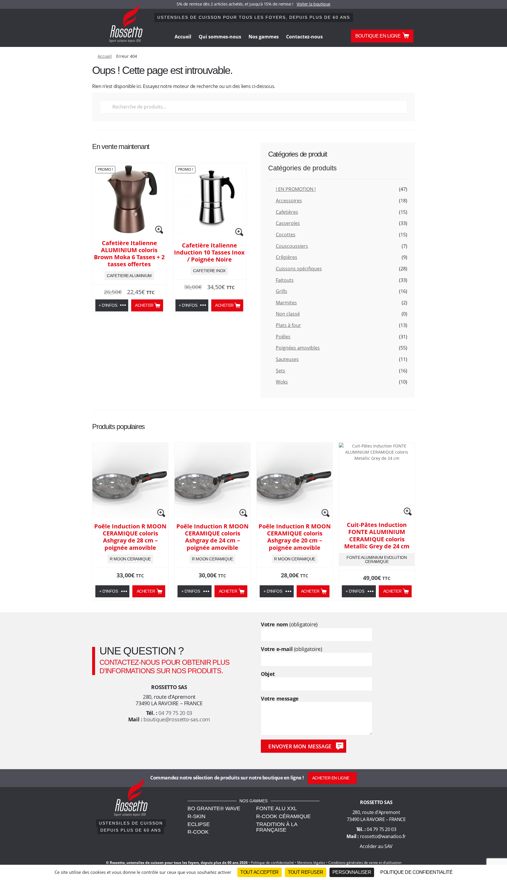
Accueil (183, 36)
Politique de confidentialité (272, 862)
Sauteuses (287, 359)
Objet (268, 674)
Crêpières (286, 257)
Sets (280, 370)
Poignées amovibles (298, 348)
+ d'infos (108, 305)
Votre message (280, 698)
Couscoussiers (292, 246)
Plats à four (288, 325)
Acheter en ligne (330, 778)
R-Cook (198, 832)
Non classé (288, 314)
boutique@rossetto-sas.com (176, 719)
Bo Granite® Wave (213, 808)
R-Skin (196, 816)
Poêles (283, 336)
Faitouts (285, 280)
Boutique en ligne (378, 35)
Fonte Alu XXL (276, 808)
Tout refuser (305, 872)
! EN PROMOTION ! (296, 189)
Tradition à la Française (276, 827)
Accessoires (289, 200)
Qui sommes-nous (220, 36)
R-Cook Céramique (283, 816)
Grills (281, 291)
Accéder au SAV (376, 846)
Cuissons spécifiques (299, 268)
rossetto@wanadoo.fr (383, 836)
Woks (282, 382)
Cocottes (285, 234)
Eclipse (198, 824)
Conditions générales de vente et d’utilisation (364, 862)
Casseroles (288, 223)
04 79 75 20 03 (175, 712)
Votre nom (289, 624)
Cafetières (287, 212)
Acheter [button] (144, 305)
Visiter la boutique (313, 4)
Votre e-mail (291, 649)
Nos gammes (264, 36)
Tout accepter (259, 872)
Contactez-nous (304, 36)
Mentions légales (311, 862)
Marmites (286, 302)
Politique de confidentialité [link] (416, 872)
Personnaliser (351, 872)
